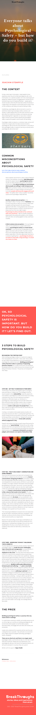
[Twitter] (6, 677)
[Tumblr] (11, 677)
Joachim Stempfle (12, 82)
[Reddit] (16, 677)
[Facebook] (3, 677)
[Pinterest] (8, 677)
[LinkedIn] (14, 677)
